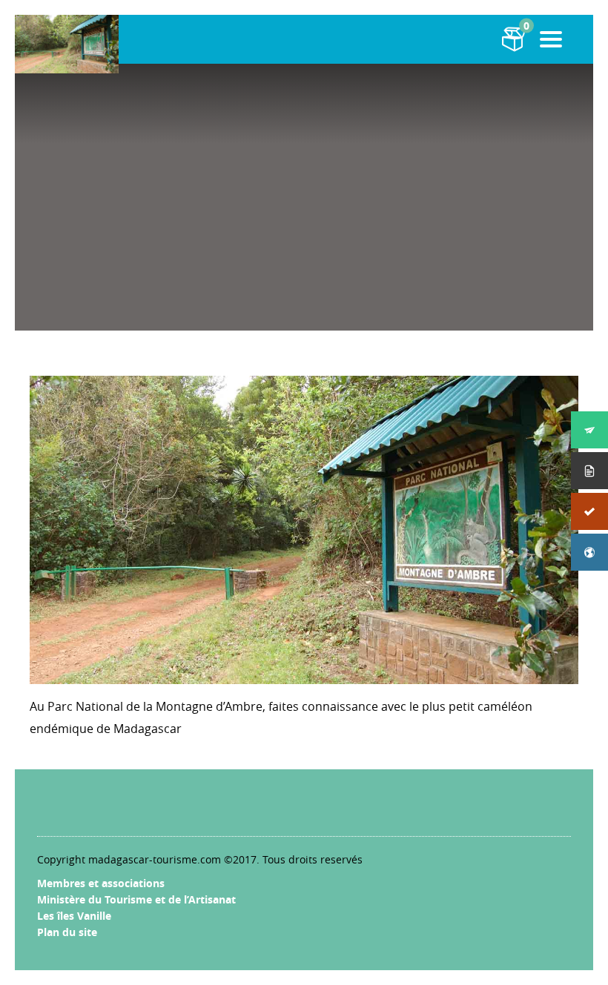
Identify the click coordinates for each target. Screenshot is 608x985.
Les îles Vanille (74, 916)
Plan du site (67, 932)
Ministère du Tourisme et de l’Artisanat (136, 899)
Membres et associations (101, 883)
